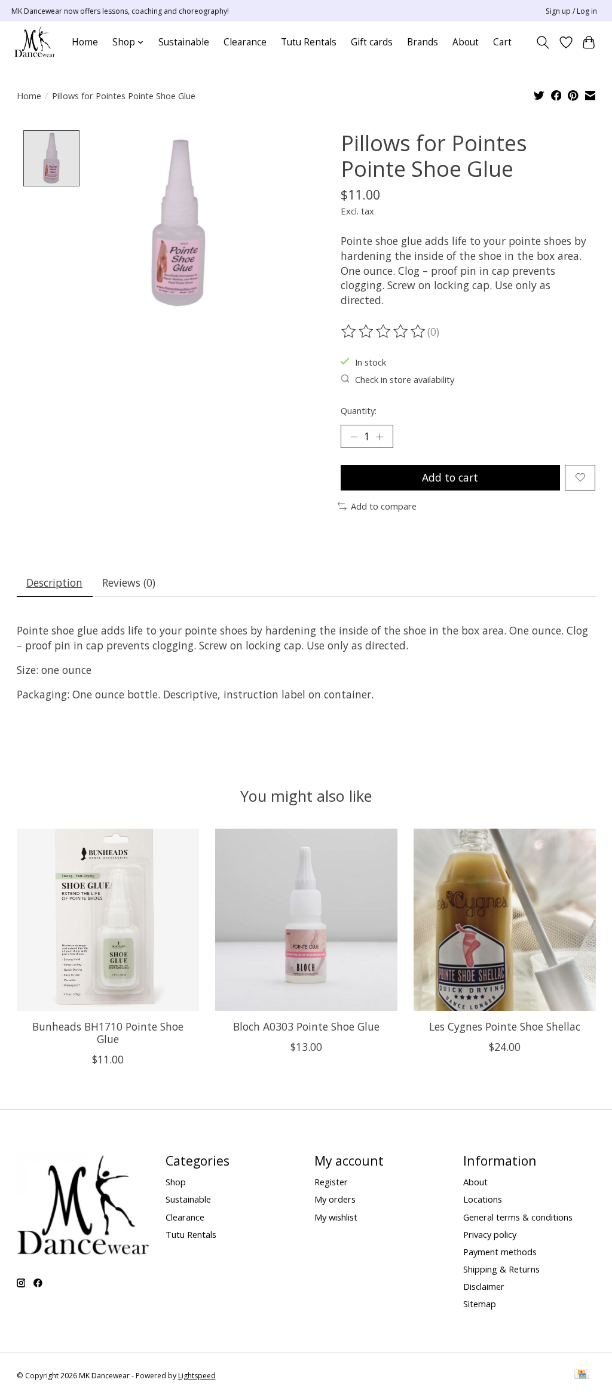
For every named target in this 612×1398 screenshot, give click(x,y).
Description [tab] (54, 582)
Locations (482, 1199)
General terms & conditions (518, 1217)
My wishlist (335, 1217)
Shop (176, 1182)
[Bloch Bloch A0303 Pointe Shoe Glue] (306, 920)
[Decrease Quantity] (353, 436)
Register (331, 1182)
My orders (335, 1199)
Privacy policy (489, 1234)
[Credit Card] (581, 1375)
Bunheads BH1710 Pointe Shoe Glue (107, 1033)
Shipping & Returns (501, 1269)
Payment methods (500, 1252)
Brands (422, 42)
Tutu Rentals (308, 42)
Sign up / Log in (571, 11)
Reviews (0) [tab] (128, 582)
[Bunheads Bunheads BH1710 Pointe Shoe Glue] (108, 920)
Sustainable (183, 42)
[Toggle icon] (542, 42)
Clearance (245, 42)
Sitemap (479, 1304)
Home (85, 42)
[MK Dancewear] (34, 42)
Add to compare (384, 506)
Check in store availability (404, 379)
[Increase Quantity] (379, 436)
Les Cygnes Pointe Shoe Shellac (504, 1027)
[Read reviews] (384, 331)
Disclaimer (483, 1286)
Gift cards (372, 42)
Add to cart (450, 477)
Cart (502, 42)
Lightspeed (197, 1376)
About (465, 42)
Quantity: (359, 410)
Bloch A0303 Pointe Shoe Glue (306, 1027)
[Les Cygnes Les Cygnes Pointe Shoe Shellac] (505, 920)
